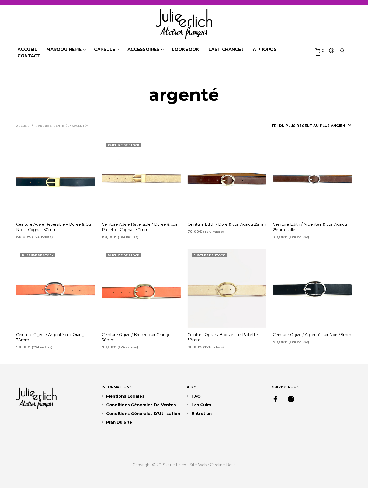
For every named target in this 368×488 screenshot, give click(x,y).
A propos (265, 49)
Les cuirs (201, 404)
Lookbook (185, 49)
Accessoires (143, 49)
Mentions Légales (125, 396)
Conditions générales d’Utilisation (143, 413)
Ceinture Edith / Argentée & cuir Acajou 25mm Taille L (310, 227)
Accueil (27, 49)
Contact (29, 55)
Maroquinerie (64, 49)
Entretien (202, 413)
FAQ (196, 396)
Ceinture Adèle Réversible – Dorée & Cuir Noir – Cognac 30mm (54, 227)
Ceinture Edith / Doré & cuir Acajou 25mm (227, 224)
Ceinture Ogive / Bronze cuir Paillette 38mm (223, 337)
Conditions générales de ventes (141, 404)
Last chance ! (226, 49)
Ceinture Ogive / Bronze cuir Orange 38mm (136, 337)
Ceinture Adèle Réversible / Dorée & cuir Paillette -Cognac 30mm (140, 227)
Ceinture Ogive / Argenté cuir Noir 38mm (312, 334)
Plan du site (119, 422)
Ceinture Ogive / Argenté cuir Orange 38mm (51, 337)
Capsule (104, 49)
